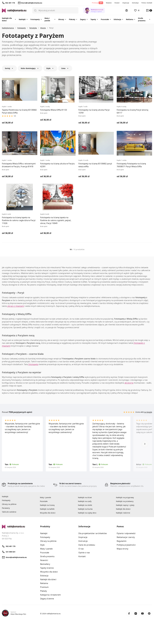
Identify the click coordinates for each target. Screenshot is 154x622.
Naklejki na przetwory (124, 501)
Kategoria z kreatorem (50, 594)
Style (42, 545)
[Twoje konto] (126, 10)
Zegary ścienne (47, 598)
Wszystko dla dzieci (47, 513)
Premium (44, 587)
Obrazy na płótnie (9, 504)
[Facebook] (129, 613)
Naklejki (22, 19)
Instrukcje (135, 3)
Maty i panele (47, 19)
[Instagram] (136, 613)
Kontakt (82, 556)
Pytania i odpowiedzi (126, 533)
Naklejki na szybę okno (87, 513)
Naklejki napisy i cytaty (125, 505)
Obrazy (61, 19)
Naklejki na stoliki (85, 505)
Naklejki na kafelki (47, 509)
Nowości (109, 3)
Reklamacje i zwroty (126, 537)
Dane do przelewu (86, 545)
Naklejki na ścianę (47, 505)
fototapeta (33, 364)
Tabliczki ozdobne (9, 512)
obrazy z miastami (15, 306)
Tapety (93, 19)
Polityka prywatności (126, 545)
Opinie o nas (84, 552)
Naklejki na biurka (85, 509)
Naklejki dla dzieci (7, 19)
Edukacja (117, 19)
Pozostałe (105, 19)
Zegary (83, 19)
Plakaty (72, 19)
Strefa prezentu (141, 19)
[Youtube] (142, 613)
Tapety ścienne (47, 568)
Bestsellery (45, 564)
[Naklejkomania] (19, 527)
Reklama (129, 19)
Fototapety (35, 19)
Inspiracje (125, 3)
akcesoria (129, 383)
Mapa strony (122, 548)
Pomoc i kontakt (146, 3)
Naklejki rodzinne (123, 513)
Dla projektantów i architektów (92, 533)
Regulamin (121, 541)
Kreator (117, 3)
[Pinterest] (149, 613)
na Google (148, 412)
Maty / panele (45, 497)
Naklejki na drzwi (85, 497)
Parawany (6, 508)
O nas (81, 548)
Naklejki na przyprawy (125, 497)
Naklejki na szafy (84, 501)
